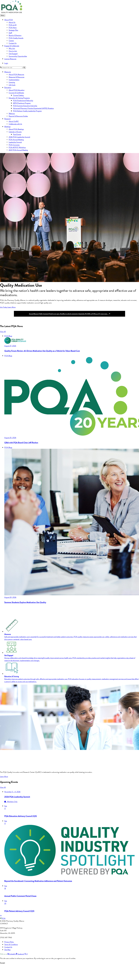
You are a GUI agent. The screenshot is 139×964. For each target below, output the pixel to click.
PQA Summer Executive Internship (25, 105)
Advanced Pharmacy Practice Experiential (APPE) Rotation (33, 108)
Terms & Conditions (11, 944)
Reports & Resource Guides (18, 116)
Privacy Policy (9, 942)
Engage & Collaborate (11, 46)
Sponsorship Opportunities (18, 56)
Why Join (12, 48)
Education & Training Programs (19, 98)
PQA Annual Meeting (16, 139)
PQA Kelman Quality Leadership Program (27, 111)
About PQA (8, 19)
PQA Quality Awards (16, 38)
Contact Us (13, 43)
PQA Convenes (14, 144)
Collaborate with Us (15, 124)
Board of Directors (15, 35)
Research (7, 118)
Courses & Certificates (16, 92)
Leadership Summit (15, 142)
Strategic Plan (13, 30)
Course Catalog (18, 95)
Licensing (12, 82)
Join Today (4, 307)
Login (6, 63)
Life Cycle (12, 85)
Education (7, 87)
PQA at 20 (13, 25)
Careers (11, 40)
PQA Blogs (8, 336)
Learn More (12, 307)
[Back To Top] (1, 916)
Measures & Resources (16, 77)
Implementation (14, 79)
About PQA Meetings (16, 129)
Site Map (7, 949)
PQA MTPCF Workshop (17, 147)
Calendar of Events (15, 131)
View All (3, 331)
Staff (10, 32)
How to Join (13, 51)
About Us (12, 22)
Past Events (17, 134)
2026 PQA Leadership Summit (19, 137)
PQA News (13, 27)
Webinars (12, 113)
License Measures (10, 59)
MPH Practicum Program (22, 103)
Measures (7, 72)
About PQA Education (16, 90)
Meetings (7, 126)
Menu (2, 15)
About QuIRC (14, 121)
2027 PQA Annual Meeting (18, 150)
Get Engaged (13, 53)
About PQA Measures (16, 74)
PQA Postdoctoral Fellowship (23, 100)
